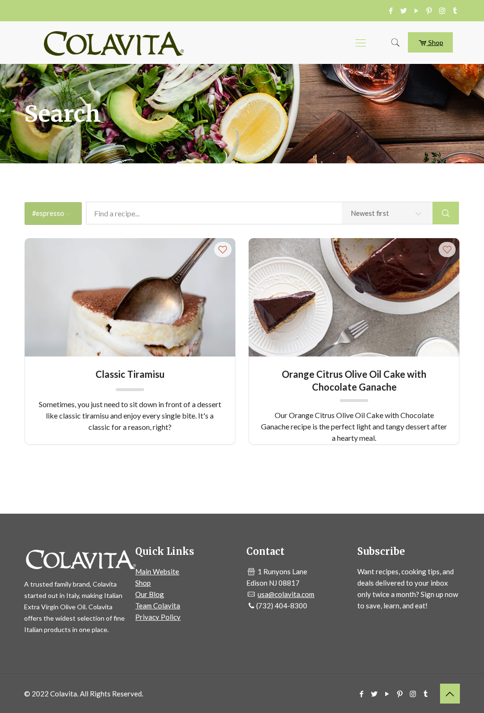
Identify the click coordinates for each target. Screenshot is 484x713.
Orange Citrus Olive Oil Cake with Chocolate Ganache (354, 380)
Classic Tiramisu (129, 374)
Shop (435, 42)
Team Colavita (157, 605)
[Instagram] (442, 10)
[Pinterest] (429, 10)
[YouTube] (417, 10)
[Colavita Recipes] (114, 42)
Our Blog (149, 594)
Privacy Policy (158, 617)
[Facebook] (391, 10)
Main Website (157, 571)
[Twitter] (404, 10)
